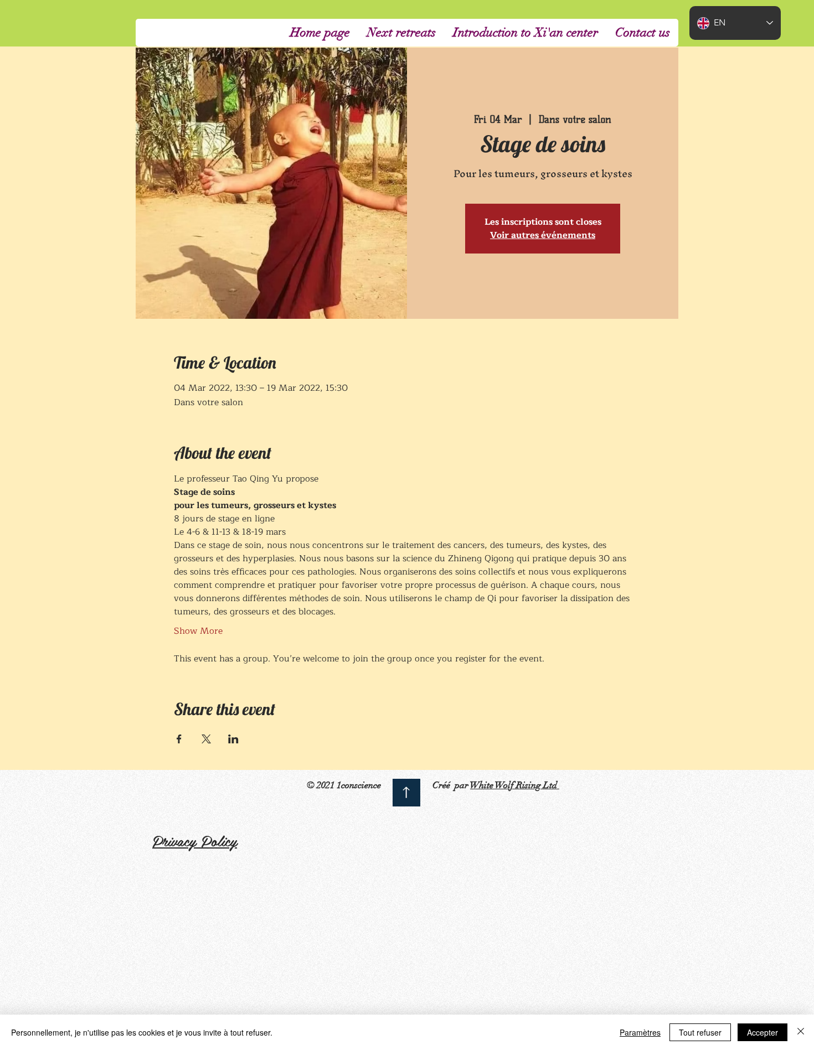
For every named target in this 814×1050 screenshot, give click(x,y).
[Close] (800, 1032)
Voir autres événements (542, 235)
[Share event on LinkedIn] (233, 739)
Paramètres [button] (640, 1032)
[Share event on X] (206, 739)
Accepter (762, 1032)
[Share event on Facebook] (179, 739)
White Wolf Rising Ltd (514, 785)
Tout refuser (700, 1032)
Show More (198, 631)
